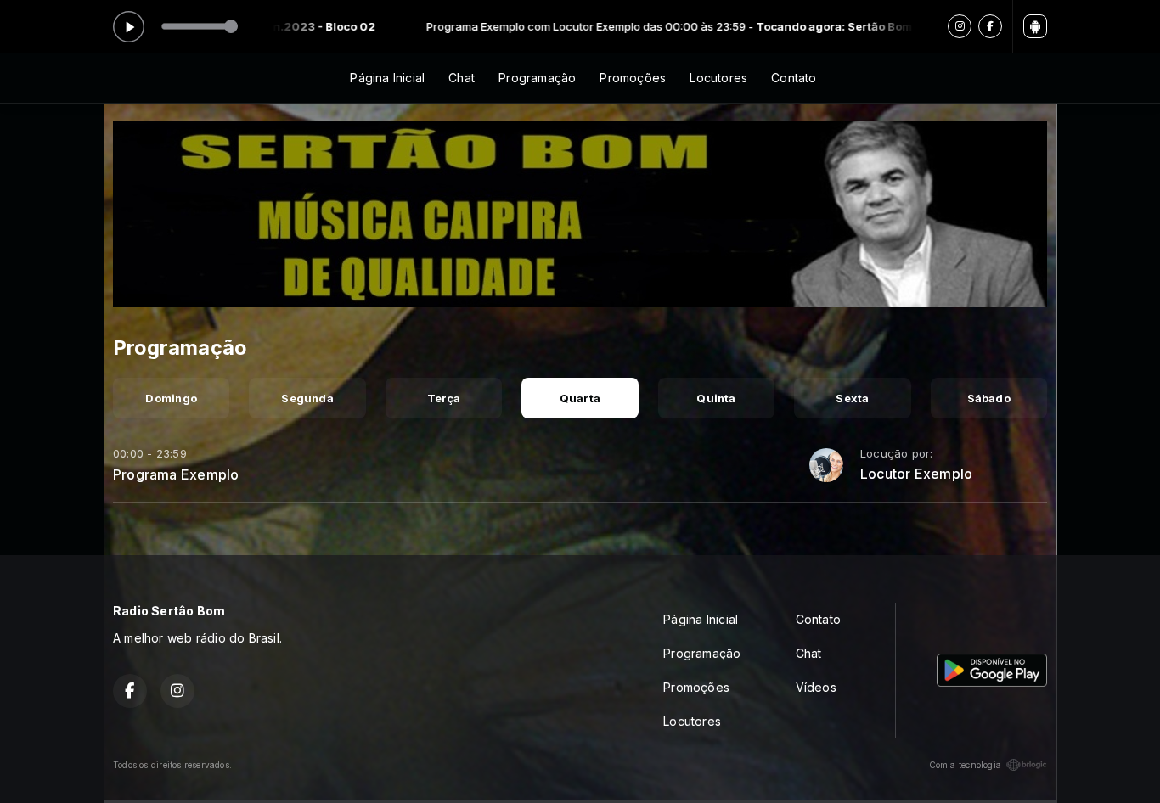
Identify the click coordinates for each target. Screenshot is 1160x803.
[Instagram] (959, 26)
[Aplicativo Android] (1035, 26)
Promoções (633, 77)
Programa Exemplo (176, 474)
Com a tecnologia (965, 765)
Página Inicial (387, 77)
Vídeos (816, 687)
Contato (793, 77)
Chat (461, 77)
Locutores (718, 77)
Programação (537, 77)
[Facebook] (990, 26)
